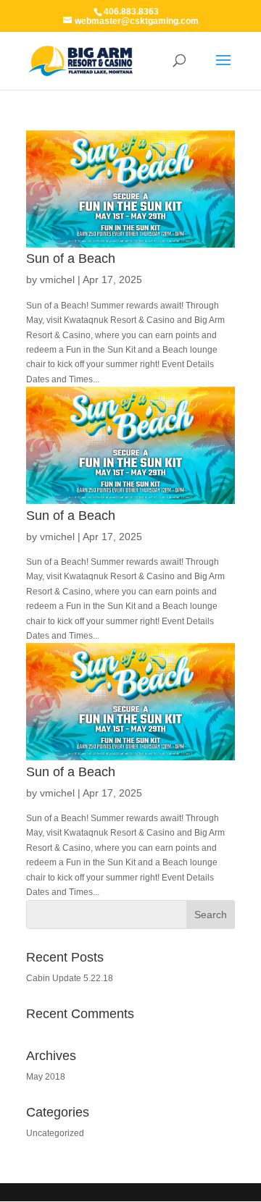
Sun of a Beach (70, 258)
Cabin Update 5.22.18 (69, 978)
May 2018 (45, 1077)
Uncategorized (55, 1133)
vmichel (57, 279)
